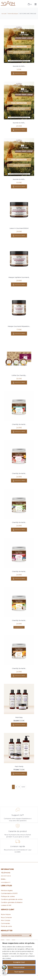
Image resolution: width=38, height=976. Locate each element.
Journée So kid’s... (19, 66)
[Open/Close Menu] (35, 4)
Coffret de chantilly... (19, 375)
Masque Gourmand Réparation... (19, 326)
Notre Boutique (13, 13)
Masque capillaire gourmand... (19, 277)
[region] (19, 958)
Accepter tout (19, 962)
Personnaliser (19, 967)
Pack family (19, 766)
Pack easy (19, 717)
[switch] (4, 973)
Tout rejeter (19, 972)
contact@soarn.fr (5, 882)
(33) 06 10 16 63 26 (6, 876)
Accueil (4, 13)
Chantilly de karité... (19, 424)
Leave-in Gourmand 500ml (19, 228)
